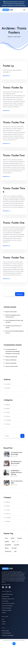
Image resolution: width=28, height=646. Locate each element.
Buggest (20, 538)
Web (15, 551)
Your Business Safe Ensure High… (16, 453)
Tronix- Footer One (13, 222)
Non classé (8, 420)
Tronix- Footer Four (14, 155)
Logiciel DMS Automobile (7, 594)
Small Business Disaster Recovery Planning (16, 472)
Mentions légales (5, 630)
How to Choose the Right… (16, 482)
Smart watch (14, 366)
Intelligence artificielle (6, 610)
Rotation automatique (6, 608)
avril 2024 (7, 384)
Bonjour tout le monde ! (11, 311)
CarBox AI (4, 612)
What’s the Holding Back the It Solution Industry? (12, 316)
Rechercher (20, 294)
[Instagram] (6, 587)
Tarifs (3, 619)
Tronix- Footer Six (13, 87)
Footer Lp (8, 65)
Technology (8, 551)
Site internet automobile (7, 605)
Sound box (13, 363)
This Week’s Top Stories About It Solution (13, 326)
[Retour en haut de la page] (14, 643)
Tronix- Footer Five (13, 122)
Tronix (7, 356)
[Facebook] (3, 587)
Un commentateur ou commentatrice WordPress (12, 350)
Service (6, 548)
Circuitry (7, 412)
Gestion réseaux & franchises (8, 603)
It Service (7, 416)
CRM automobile (5, 596)
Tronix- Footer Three (14, 190)
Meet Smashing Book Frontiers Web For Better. (14, 321)
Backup (13, 538)
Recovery (16, 544)
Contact (3, 623)
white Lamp (14, 356)
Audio (6, 538)
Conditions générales (6, 633)
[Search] (22, 436)
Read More (6, 75)
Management (8, 544)
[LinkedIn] (9, 587)
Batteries (7, 404)
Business (7, 408)
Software (7, 424)
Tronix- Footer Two (13, 257)
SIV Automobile (5, 601)
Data (13, 541)
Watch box (13, 360)
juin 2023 (7, 388)
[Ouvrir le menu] (24, 9)
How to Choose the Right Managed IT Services (14, 332)
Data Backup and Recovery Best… (16, 462)
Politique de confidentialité (7, 635)
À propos (4, 621)
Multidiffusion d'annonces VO (8, 598)
